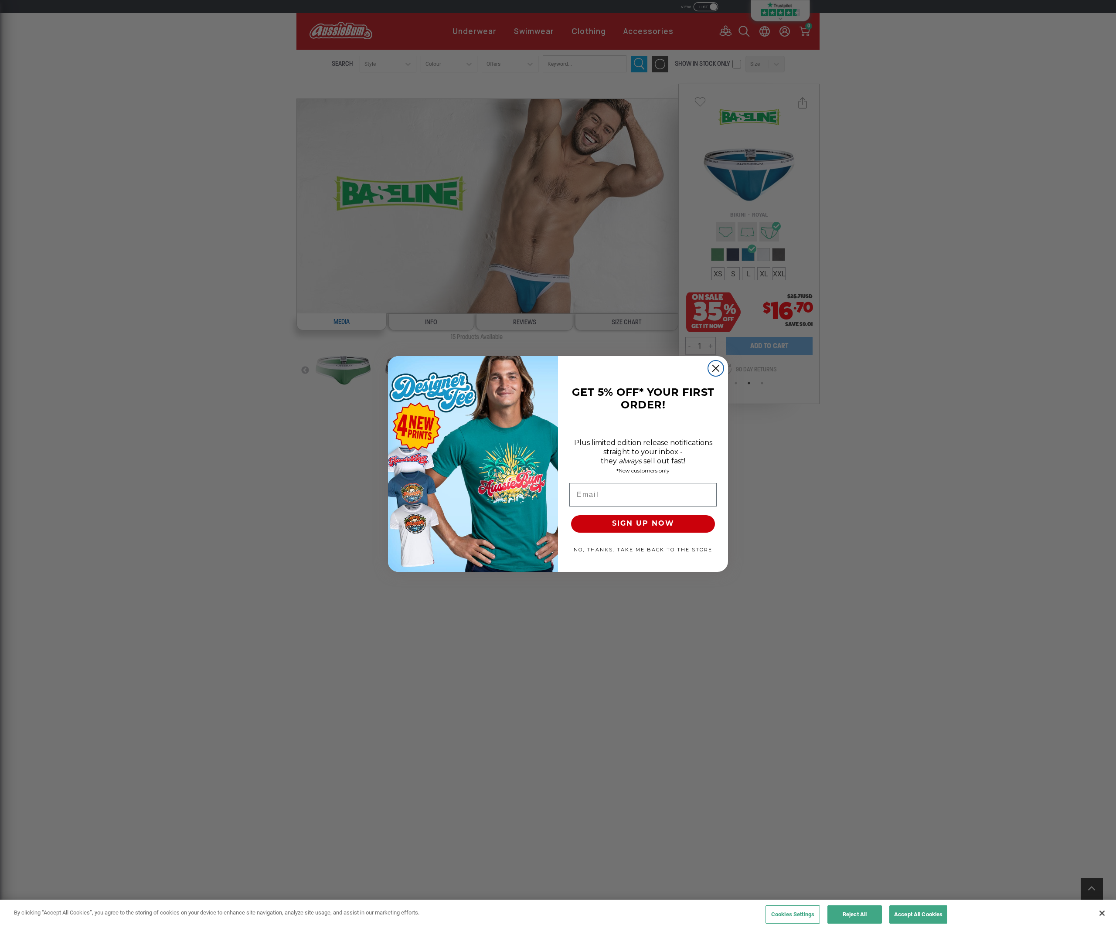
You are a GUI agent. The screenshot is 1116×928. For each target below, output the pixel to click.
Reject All (855, 914)
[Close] (1102, 913)
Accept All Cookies (918, 914)
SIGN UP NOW (643, 523)
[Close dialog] (716, 368)
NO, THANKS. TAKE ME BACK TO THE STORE (643, 550)
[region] (558, 914)
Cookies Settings (792, 914)
